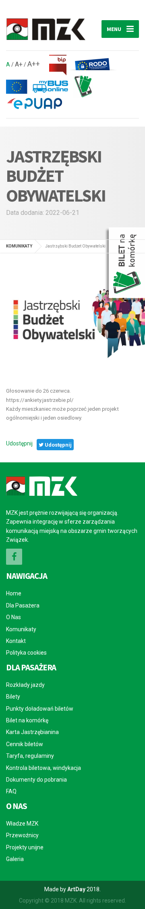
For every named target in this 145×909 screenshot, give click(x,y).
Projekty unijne (25, 847)
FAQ (11, 791)
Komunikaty (21, 629)
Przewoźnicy (22, 835)
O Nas (13, 617)
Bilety (13, 696)
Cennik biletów (24, 744)
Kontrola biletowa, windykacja (43, 768)
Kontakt (16, 641)
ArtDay (76, 889)
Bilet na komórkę (27, 720)
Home (13, 593)
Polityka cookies (26, 652)
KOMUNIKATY (19, 246)
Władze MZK (22, 823)
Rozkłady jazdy (25, 685)
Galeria (15, 859)
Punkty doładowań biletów (39, 708)
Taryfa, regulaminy (30, 756)
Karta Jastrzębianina (32, 732)
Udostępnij (19, 443)
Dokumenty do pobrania (36, 779)
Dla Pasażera (22, 605)
